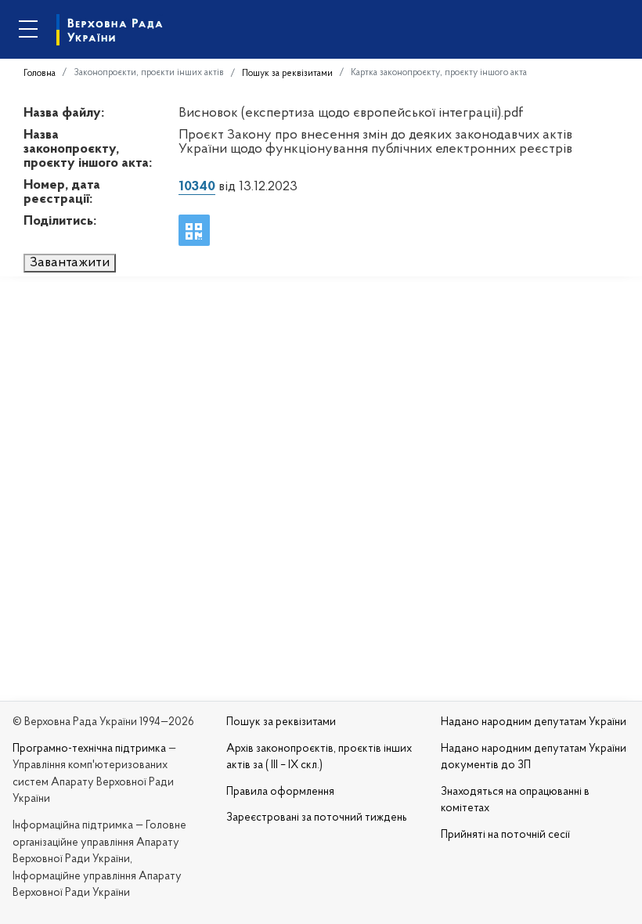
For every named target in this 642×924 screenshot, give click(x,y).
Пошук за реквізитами (287, 73)
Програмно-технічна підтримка (89, 749)
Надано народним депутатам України (533, 722)
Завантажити (70, 263)
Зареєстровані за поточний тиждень (316, 818)
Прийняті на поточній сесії (505, 835)
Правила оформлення (280, 792)
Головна (39, 73)
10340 (197, 187)
